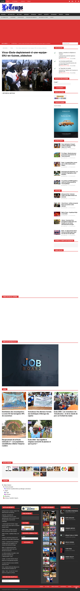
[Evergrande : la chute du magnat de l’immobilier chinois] (53, 544)
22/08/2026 (65, 215)
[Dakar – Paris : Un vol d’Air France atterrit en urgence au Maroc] (46, 544)
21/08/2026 (65, 226)
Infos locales (54, 586)
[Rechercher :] (70, 43)
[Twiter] (69, 1)
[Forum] (78, 1)
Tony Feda (68, 549)
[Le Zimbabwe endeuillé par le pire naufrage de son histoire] (46, 574)
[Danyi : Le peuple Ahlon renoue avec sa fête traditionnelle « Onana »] (57, 164)
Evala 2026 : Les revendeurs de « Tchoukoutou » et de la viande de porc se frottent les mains (66, 414)
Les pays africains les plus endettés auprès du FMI (10, 563)
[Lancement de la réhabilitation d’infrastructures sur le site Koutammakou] (43, 469)
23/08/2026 (65, 198)
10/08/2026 (65, 167)
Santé (40, 14)
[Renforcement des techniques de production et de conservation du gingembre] (57, 469)
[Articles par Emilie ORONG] (62, 543)
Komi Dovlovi (69, 518)
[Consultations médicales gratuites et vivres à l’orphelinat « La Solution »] (15, 469)
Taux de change (57, 105)
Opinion (33, 14)
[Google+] (72, 1)
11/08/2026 (65, 158)
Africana (57, 190)
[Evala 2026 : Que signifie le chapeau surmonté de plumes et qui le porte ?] (40, 429)
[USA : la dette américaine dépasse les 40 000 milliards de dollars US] (53, 539)
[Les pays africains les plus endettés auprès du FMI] (46, 539)
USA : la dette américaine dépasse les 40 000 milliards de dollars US (10, 567)
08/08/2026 (65, 176)
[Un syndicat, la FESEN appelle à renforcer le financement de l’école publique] (57, 182)
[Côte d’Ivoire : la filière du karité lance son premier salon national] (57, 205)
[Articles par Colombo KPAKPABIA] (62, 513)
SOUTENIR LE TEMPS (43, 17)
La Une (2, 1)
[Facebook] (75, 1)
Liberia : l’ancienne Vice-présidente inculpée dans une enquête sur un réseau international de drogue (10, 543)
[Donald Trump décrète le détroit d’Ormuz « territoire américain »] (46, 549)
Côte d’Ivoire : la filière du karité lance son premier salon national (69, 205)
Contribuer (21, 17)
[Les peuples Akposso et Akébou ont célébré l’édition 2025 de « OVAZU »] (29, 469)
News (8, 1)
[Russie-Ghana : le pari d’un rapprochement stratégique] (46, 554)
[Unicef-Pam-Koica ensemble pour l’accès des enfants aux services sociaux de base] (36, 469)
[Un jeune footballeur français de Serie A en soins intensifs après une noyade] (53, 564)
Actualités (11, 14)
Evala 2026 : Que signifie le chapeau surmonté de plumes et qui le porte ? (39, 442)
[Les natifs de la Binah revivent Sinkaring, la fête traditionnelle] (36, 474)
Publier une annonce (31, 17)
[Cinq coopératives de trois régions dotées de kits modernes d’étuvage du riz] (50, 469)
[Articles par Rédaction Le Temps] (62, 537)
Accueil (3, 14)
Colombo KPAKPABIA (71, 511)
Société (46, 14)
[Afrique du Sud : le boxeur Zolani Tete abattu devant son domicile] (57, 195)
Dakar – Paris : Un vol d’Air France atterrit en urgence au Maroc (10, 571)
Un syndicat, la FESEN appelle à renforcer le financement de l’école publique (69, 182)
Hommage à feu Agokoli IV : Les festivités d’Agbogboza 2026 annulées (69, 173)
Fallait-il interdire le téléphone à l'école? (67, 53)
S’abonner (12, 17)
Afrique (26, 14)
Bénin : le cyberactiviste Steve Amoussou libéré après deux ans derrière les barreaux (69, 232)
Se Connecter (4, 17)
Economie (53, 14)
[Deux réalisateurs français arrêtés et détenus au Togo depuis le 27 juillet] (57, 145)
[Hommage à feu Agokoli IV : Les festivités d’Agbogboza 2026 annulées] (57, 173)
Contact (23, 1)
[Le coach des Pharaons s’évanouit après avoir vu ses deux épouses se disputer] (53, 554)
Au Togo (19, 14)
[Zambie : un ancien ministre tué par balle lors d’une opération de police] (53, 534)
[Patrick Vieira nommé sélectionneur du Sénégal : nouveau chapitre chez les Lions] (46, 559)
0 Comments (72, 148)
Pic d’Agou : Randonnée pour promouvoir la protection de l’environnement (68, 155)
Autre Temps (59, 140)
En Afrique (63, 586)
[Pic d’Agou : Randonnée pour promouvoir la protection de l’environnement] (57, 155)
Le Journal (15, 1)
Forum (28, 1)
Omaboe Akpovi (70, 528)
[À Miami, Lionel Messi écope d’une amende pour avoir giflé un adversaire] (53, 523)
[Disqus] (27, 119)
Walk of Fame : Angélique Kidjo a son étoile (10, 534)
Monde (69, 586)
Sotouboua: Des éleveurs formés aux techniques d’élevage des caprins (39, 414)
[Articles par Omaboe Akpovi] (62, 530)
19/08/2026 (65, 148)
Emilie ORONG (69, 542)
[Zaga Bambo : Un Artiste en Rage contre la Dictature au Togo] (71, 469)
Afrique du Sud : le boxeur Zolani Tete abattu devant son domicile (69, 195)
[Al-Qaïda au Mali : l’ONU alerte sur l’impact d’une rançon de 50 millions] (53, 574)
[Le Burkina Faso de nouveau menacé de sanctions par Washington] (49, 580)
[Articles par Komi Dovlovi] (62, 523)
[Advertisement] (40, 30)
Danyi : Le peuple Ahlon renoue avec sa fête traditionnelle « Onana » (69, 164)
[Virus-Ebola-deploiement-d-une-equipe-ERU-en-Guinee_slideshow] (27, 90)
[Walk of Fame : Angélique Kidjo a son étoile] (57, 214)
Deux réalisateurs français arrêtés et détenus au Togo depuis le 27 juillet (68, 146)
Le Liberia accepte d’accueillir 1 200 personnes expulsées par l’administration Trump (10, 554)
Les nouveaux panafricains (65, 61)
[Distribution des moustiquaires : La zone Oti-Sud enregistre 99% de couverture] (14, 401)
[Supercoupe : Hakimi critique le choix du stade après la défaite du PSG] (46, 569)
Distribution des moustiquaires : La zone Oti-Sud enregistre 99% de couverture (13, 414)
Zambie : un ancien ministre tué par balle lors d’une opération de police (10, 559)
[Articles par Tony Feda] (62, 552)
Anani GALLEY (69, 557)
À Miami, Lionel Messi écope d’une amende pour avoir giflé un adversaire (10, 538)
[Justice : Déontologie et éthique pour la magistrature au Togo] (8, 469)
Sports (61, 14)
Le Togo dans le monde (65, 68)
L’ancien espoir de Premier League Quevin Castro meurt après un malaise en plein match (10, 525)
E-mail (56, 82)
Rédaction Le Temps (65, 58)
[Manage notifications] (76, 587)
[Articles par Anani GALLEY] (62, 559)
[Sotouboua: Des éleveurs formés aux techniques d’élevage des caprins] (40, 401)
